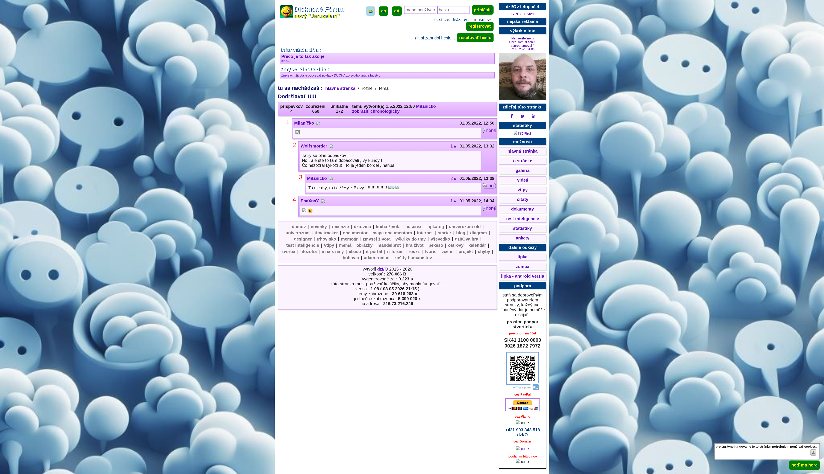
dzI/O (382, 269)
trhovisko (326, 239)
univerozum (298, 232)
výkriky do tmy (410, 239)
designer (303, 239)
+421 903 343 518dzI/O (522, 432)
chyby (484, 251)
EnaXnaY (310, 201)
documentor (355, 232)
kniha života (388, 226)
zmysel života (377, 239)
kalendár (477, 245)
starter (444, 232)
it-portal (374, 251)
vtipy (329, 245)
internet (425, 232)
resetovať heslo (475, 37)
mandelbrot (389, 245)
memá (345, 245)
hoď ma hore (804, 465)
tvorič (430, 251)
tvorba (288, 251)
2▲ (453, 178)
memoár (349, 239)
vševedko (440, 239)
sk (370, 11)
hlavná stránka (340, 88)
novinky (319, 226)
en (383, 11)
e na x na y (333, 251)
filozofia (308, 251)
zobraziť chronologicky (376, 111)
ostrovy (456, 245)
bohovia (351, 257)
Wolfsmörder (314, 146)
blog (460, 232)
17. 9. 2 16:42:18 (523, 14)
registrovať (479, 26)
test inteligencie (302, 245)
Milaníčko (426, 106)
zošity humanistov (413, 257)
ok (813, 452)
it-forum (395, 251)
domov (299, 226)
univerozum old (465, 226)
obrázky (364, 245)
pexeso (436, 245)
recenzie (340, 226)
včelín (447, 251)
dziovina (362, 226)
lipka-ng (435, 226)
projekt (466, 251)
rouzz (414, 251)
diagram (478, 232)
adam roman (376, 257)
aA (397, 11)
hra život (415, 245)
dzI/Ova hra (466, 239)
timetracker (326, 232)
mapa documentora (392, 232)
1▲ (453, 146)
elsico (355, 251)
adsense (414, 226)
